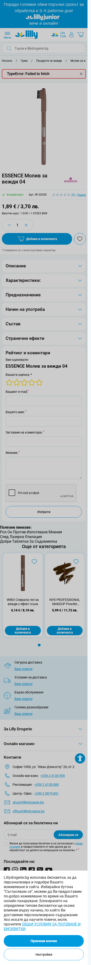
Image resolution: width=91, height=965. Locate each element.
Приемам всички (44, 941)
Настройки (43, 954)
